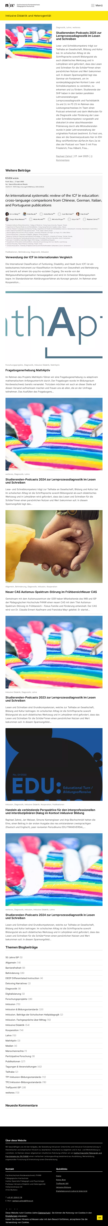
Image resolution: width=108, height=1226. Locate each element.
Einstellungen (11, 1216)
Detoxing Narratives (16, 983)
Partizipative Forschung (18, 1056)
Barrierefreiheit (13, 967)
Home (58, 1176)
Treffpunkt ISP (13, 1087)
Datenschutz (44, 1213)
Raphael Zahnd (64, 156)
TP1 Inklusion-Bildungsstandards (23, 1077)
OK (99, 1217)
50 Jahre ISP (12, 957)
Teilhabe (9, 1071)
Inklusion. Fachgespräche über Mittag (25, 1019)
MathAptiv (11, 1040)
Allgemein (10, 962)
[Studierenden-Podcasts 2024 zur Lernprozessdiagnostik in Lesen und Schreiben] (51, 887)
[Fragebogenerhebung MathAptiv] (51, 341)
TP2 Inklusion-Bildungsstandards (23, 1082)
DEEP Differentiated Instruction (22, 978)
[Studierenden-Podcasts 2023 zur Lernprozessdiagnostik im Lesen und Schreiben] (51, 671)
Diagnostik (11, 988)
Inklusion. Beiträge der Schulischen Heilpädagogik (32, 1014)
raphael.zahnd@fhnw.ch (22, 1201)
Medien (9, 1045)
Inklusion (10, 1004)
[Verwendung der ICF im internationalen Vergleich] (51, 231)
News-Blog (61, 1180)
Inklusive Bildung (63, 1187)
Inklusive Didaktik (14, 1025)
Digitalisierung (13, 993)
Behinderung (12, 973)
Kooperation (12, 1030)
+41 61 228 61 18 (14, 1197)
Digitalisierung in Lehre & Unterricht (71, 1191)
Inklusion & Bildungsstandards (21, 1009)
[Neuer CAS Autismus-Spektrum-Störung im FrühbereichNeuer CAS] (51, 561)
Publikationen (12, 1061)
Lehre (8, 1035)
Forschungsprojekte (16, 999)
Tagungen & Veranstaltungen (21, 1066)
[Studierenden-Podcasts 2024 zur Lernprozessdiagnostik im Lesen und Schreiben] (51, 453)
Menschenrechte (14, 1051)
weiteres (10, 1092)
